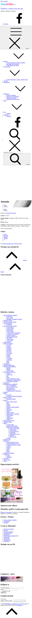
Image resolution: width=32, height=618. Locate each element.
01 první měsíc (10, 327)
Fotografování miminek (12, 426)
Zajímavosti (6, 454)
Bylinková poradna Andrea (10, 322)
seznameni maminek (8, 531)
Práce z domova (10, 388)
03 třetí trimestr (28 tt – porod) (14, 445)
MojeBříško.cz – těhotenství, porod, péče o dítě (12, 8)
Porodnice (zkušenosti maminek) (14, 396)
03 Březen (9, 347)
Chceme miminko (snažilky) (10, 520)
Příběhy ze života (8, 397)
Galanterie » (6, 115)
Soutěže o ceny (7, 439)
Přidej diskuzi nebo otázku (13, 65)
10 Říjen (9, 357)
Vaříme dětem (10, 418)
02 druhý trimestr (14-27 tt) (13, 443)
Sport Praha (6, 541)
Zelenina (9, 419)
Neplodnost (9, 324)
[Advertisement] (16, 182)
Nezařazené (6, 382)
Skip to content (4, 1)
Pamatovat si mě (6, 591)
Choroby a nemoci (11, 335)
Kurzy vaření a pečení (12, 401)
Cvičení (8, 446)
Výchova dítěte (10, 339)
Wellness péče (10, 370)
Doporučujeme (7, 342)
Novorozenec (7, 521)
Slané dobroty (10, 415)
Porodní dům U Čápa (15, 434)
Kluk (20, 243)
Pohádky (9, 113)
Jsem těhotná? (7, 363)
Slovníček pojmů (8, 422)
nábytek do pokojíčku (9, 529)
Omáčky (9, 405)
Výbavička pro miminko (12, 381)
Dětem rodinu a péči (14, 428)
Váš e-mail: (3, 599)
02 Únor (8, 346)
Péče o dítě (9, 338)
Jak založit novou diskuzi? (13, 64)
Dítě (5, 112)
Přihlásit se (3, 592)
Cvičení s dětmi (10, 424)
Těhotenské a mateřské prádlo (14, 380)
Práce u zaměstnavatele (12, 386)
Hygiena (9, 447)
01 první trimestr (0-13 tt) (12, 442)
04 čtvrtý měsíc (10, 331)
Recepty (5, 400)
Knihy (8, 377)
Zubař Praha (6, 537)
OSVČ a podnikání (11, 385)
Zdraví (8, 451)
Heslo (2, 589)
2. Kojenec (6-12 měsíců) (12, 334)
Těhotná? (6, 81)
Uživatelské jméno (5, 587)
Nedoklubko (12, 432)
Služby (5, 423)
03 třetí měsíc (10, 330)
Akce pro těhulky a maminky (10, 315)
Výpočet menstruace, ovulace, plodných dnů (17, 79)
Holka (8, 361)
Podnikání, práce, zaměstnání (10, 384)
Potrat (8, 450)
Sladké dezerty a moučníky (13, 413)
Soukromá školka (8, 533)
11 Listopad (9, 358)
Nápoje (8, 404)
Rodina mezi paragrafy (9, 420)
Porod (5, 100)
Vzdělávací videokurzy (9, 453)
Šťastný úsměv (13, 436)
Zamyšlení (6, 458)
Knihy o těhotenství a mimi (13, 378)
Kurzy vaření (10, 318)
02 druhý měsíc (10, 328)
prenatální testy (7, 540)
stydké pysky (7, 538)
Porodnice (6, 522)
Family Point (10, 316)
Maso (8, 403)
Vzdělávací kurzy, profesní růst (14, 391)
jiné (7, 376)
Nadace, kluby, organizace (13, 427)
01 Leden (9, 345)
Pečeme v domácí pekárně (13, 407)
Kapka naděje (13, 430)
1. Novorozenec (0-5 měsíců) (13, 332)
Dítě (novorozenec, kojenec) (10, 326)
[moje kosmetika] (12, 496)
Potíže (8, 449)
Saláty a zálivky (10, 412)
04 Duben (9, 349)
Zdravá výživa (7, 459)
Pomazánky (9, 409)
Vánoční (9, 416)
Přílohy (8, 411)
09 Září (8, 355)
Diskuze (5, 61)
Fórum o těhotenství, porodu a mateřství (16, 62)
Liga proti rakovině (14, 431)
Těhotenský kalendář (11, 98)
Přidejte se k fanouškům (6, 512)
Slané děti (12, 435)
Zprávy (5, 461)
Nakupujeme (7, 82)
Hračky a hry (10, 374)
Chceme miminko (8, 323)
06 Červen (16, 243)
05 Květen (9, 350)
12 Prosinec (9, 359)
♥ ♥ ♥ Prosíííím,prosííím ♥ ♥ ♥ (11, 535)
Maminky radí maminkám (13, 96)
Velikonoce (9, 457)
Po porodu (9, 395)
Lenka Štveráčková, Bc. (8, 243)
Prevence (6, 530)
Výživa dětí (9, 341)
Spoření (8, 438)
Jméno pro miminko (11, 95)
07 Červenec (10, 353)
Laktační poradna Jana (9, 365)
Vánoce (8, 455)
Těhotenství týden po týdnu (13, 99)
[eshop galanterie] (12, 502)
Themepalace (19, 605)
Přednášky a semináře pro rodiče (14, 319)
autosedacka (6, 534)
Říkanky (9, 369)
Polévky (8, 408)
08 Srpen (9, 354)
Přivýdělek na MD (11, 389)
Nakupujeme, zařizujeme (9, 372)
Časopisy (9, 373)
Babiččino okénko (8, 320)
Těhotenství (6, 94)
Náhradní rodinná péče (12, 336)
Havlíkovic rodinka (11, 399)
